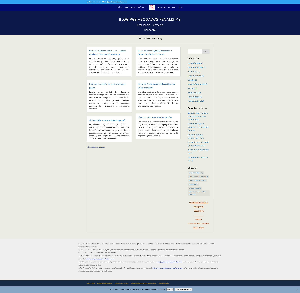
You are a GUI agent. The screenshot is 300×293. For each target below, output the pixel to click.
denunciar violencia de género (198, 177)
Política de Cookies (121, 283)
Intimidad (191, 80)
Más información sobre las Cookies (143, 283)
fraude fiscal (193, 184)
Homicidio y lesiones (195, 76)
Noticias (191, 88)
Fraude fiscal (192, 71)
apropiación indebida (196, 173)
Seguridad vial (192, 92)
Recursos (162, 7)
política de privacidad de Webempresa (100, 259)
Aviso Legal (91, 283)
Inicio (119, 7)
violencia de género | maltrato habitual (197, 193)
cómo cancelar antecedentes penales (155, 117)
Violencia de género (194, 101)
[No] (297, 290)
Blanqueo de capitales (195, 67)
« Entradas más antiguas (96, 147)
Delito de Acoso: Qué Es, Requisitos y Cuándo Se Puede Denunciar (198, 127)
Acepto (170, 289)
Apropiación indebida (195, 63)
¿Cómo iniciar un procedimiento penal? (107, 120)
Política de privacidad (183, 289)
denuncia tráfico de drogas (197, 180)
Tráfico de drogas (193, 97)
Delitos (141, 7)
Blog (181, 7)
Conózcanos (130, 7)
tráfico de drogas (195, 188)
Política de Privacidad (104, 283)
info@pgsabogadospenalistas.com (169, 262)
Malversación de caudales (196, 84)
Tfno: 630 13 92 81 (94, 2)
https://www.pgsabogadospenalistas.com (168, 268)
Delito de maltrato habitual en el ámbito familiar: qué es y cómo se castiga (198, 116)
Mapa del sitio (164, 283)
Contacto (172, 7)
